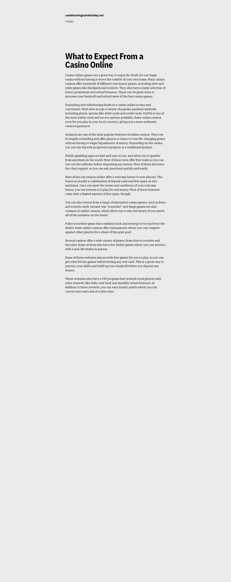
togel (69, 21)
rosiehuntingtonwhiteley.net (84, 15)
